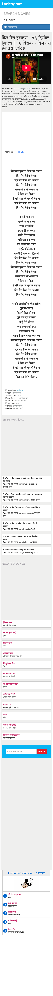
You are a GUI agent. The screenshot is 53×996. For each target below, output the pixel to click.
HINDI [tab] (21, 152)
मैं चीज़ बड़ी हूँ (12, 920)
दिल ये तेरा (11, 929)
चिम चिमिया (12, 911)
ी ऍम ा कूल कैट (14, 894)
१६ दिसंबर (20, 390)
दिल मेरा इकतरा (10, 27)
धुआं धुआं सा (12, 903)
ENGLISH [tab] (9, 152)
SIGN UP (41, 751)
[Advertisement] (26, 131)
